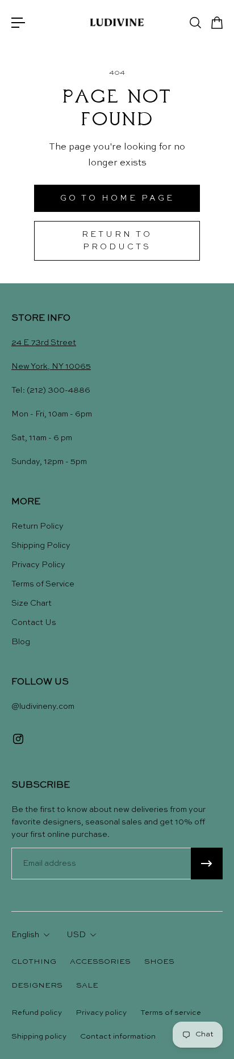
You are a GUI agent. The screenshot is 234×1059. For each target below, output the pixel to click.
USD (76, 935)
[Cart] (216, 22)
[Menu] (18, 22)
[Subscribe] (207, 863)
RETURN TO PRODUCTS (117, 241)
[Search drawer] (195, 22)
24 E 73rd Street (43, 343)
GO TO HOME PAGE (117, 198)
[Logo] (117, 22)
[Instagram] (18, 738)
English (25, 935)
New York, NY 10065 (51, 367)
